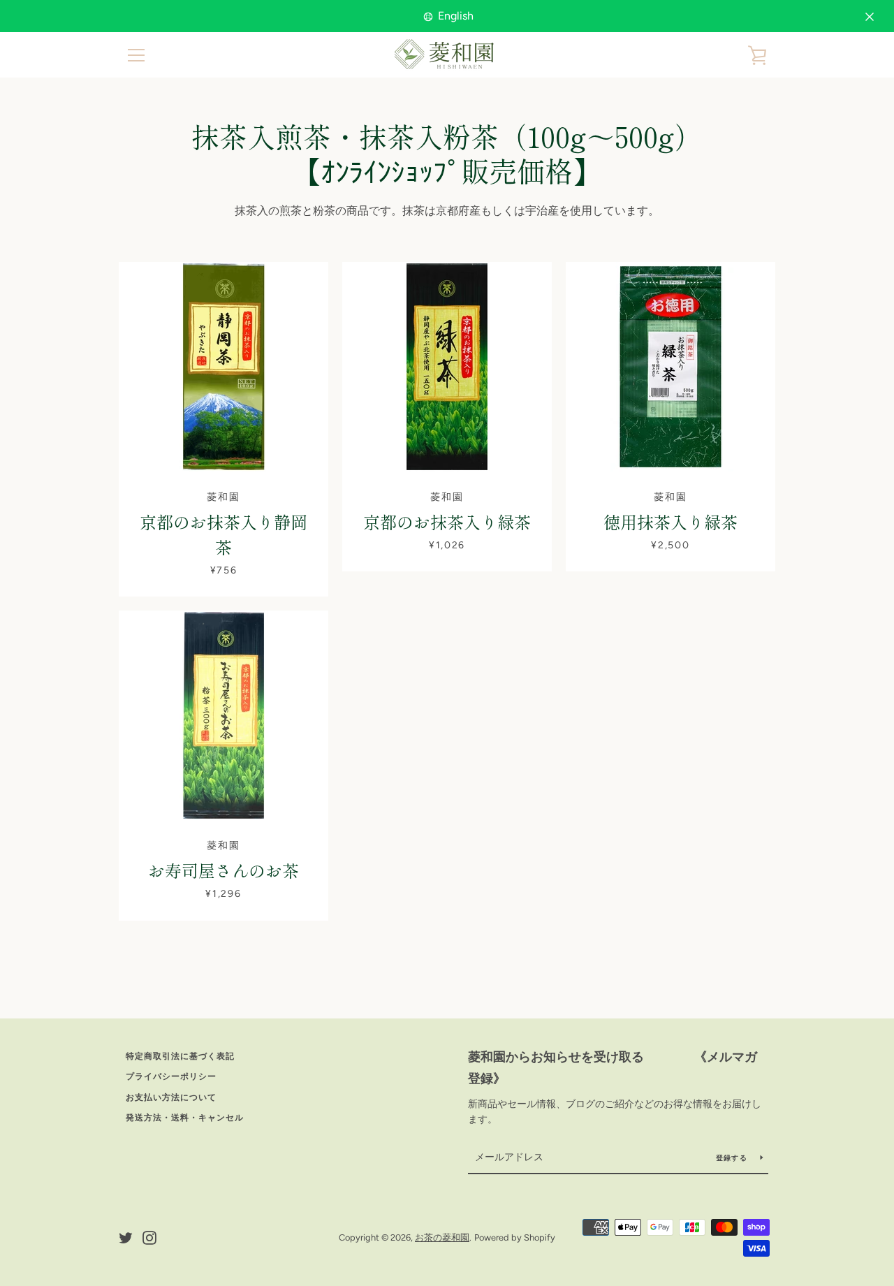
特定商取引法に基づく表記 (180, 1056)
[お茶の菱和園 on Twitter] (126, 1236)
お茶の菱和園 (442, 1237)
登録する (732, 1157)
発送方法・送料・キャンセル (185, 1118)
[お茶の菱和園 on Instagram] (149, 1236)
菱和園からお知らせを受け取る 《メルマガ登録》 (612, 1067)
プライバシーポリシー (171, 1076)
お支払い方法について (171, 1097)
